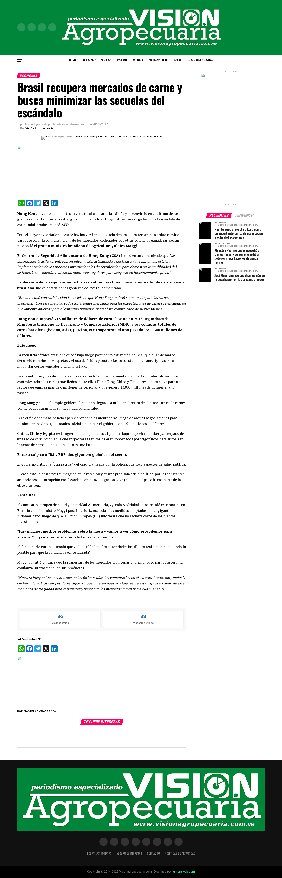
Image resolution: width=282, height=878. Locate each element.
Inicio (73, 59)
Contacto (153, 853)
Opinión (138, 59)
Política (105, 59)
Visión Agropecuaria (39, 128)
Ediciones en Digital (200, 59)
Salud (178, 59)
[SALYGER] (101, 659)
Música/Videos (158, 59)
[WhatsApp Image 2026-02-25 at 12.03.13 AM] (232, 77)
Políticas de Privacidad (180, 853)
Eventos (122, 59)
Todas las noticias (99, 853)
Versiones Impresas (129, 853)
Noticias (88, 59)
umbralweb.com (184, 871)
